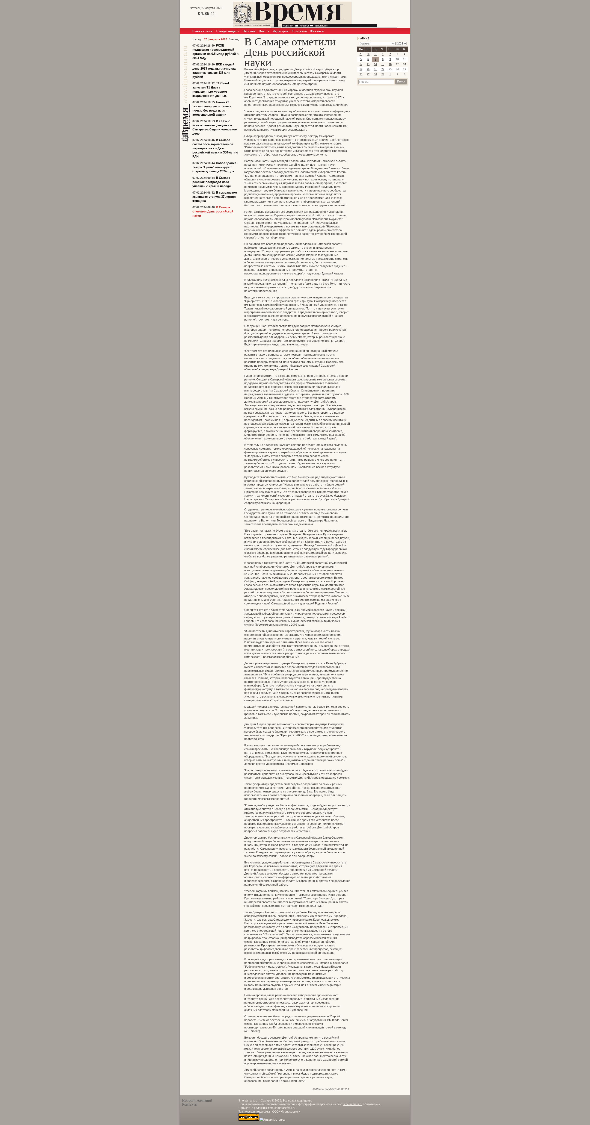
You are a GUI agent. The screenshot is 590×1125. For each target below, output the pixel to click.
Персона (249, 31)
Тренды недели (227, 31)
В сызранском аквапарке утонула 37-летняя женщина (214, 197)
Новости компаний (197, 1100)
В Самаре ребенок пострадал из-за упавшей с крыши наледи (211, 182)
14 (375, 64)
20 (368, 69)
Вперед (234, 39)
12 (361, 64)
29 (361, 54)
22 (382, 69)
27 (368, 74)
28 (375, 74)
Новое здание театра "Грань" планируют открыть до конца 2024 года (214, 167)
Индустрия (280, 31)
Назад (196, 39)
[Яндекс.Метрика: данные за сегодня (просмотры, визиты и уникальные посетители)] (272, 1120)
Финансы (317, 31)
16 (390, 64)
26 (361, 74)
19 (361, 69)
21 (375, 69)
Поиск (401, 81)
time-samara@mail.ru (281, 1108)
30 (368, 54)
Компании (299, 31)
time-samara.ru (352, 1104)
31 (375, 54)
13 (368, 64)
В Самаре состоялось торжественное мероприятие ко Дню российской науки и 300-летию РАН (215, 148)
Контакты (190, 1104)
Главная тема (202, 31)
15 (382, 64)
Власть (264, 31)
